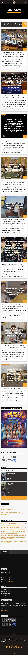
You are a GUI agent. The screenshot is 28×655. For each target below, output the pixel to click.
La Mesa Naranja (6, 514)
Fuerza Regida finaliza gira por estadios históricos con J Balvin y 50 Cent (13, 532)
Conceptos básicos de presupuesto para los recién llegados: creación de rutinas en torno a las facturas (14, 332)
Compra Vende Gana (7, 509)
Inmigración (5, 197)
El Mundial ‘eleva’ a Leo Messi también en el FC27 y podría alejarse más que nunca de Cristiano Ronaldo (13, 537)
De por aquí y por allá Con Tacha (11, 512)
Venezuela (4, 158)
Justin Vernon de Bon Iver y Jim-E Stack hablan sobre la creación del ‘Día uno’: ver (14, 291)
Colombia (4, 30)
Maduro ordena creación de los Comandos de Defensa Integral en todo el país (14, 167)
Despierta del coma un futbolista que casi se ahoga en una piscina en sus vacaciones (13, 528)
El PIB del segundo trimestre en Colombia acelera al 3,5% (13, 541)
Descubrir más (4, 610)
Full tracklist (14, 498)
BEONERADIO (5, 48)
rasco (7, 91)
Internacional (5, 73)
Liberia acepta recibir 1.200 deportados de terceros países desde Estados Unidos (13, 524)
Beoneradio (10, 581)
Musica (3, 115)
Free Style (4, 507)
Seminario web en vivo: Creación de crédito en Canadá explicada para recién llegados (14, 206)
